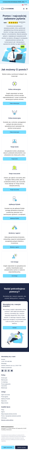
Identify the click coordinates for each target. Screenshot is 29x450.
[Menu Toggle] (26, 8)
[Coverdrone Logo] (7, 8)
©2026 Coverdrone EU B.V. (7, 426)
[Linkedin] (2, 370)
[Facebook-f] (8, 370)
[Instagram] (5, 370)
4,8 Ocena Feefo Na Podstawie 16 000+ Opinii (14, 1)
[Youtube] (12, 370)
